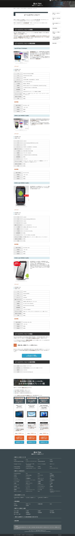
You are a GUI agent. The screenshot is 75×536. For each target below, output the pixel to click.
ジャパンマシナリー (41, 484)
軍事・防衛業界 (16, 512)
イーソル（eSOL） (16, 481)
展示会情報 (15, 505)
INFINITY (15, 475)
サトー (39, 476)
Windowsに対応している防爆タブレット (19, 498)
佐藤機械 (39, 483)
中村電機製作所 (28, 478)
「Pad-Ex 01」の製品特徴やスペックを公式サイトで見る (31, 437)
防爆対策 (27, 505)
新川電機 (15, 486)
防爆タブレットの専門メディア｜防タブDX (56, 0)
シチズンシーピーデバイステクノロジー (31, 462)
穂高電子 (15, 489)
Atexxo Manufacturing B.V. (30, 466)
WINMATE (51, 461)
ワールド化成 (40, 489)
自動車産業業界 (28, 514)
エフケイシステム (40, 475)
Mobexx (51, 473)
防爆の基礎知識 (54, 28)
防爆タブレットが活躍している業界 (56, 33)
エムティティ (28, 481)
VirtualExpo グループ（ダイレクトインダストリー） (55, 492)
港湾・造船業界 (52, 512)
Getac (51, 466)
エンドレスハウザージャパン (54, 468)
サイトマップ (59, 534)
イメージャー (28, 476)
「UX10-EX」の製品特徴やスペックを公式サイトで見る (19, 437)
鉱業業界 (39, 510)
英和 (50, 478)
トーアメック (28, 486)
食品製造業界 (40, 512)
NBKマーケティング (41, 478)
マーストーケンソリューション (30, 489)
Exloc (39, 473)
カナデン (51, 481)
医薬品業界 (27, 512)
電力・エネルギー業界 (17, 514)
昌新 (50, 484)
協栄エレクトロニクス (29, 483)
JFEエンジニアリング (29, 491)
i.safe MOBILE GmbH (17, 468)
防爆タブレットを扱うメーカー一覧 (56, 14)
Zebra (27, 459)
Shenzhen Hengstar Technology (18, 461)
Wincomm (39, 468)
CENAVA (39, 466)
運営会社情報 (54, 43)
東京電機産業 (52, 475)
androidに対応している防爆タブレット (43, 498)
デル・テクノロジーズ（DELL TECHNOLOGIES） (30, 464)
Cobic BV (15, 476)
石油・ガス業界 (16, 510)
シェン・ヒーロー (16, 484)
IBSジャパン (51, 489)
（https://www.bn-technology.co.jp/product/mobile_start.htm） (27, 24)
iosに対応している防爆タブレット (31, 497)
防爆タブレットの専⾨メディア (37, 453)
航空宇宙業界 (52, 510)
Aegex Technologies (17, 466)
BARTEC (51, 459)
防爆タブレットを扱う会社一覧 (56, 19)
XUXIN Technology (28, 475)
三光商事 (51, 483)
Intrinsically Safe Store (17, 473)
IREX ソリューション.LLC (17, 491)
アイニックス (16, 478)
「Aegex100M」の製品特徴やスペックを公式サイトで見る (44, 437)
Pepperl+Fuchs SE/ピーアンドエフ (31, 468)
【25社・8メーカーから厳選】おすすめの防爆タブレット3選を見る (31, 355)
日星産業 (39, 481)
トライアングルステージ (41, 486)
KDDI (39, 491)
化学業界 (27, 510)
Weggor (15, 459)
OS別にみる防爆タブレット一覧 (56, 24)
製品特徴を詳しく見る (19, 442)
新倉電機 (51, 486)
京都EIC (15, 483)
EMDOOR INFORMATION (41, 461)
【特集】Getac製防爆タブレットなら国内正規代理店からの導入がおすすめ (56, 38)
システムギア (28, 484)
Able (27, 473)
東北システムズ (52, 476)
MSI (38, 459)
